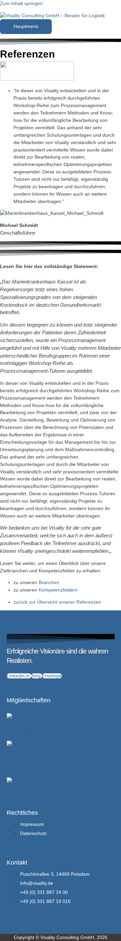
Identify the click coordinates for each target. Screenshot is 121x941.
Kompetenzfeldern (58, 590)
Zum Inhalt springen (21, 3)
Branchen (49, 582)
